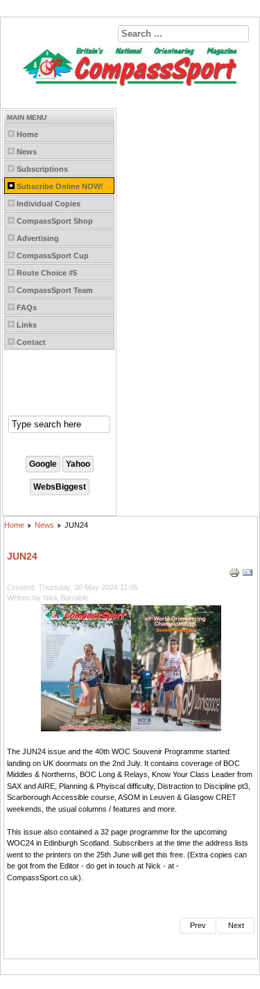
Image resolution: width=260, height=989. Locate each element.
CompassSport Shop (55, 221)
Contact (31, 342)
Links (27, 325)
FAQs (27, 307)
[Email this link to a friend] (247, 575)
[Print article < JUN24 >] (235, 575)
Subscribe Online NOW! (60, 186)
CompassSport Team (55, 290)
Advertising (38, 238)
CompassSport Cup (53, 255)
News (27, 152)
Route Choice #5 (47, 273)
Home (27, 134)
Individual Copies (48, 203)
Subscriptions (42, 169)
